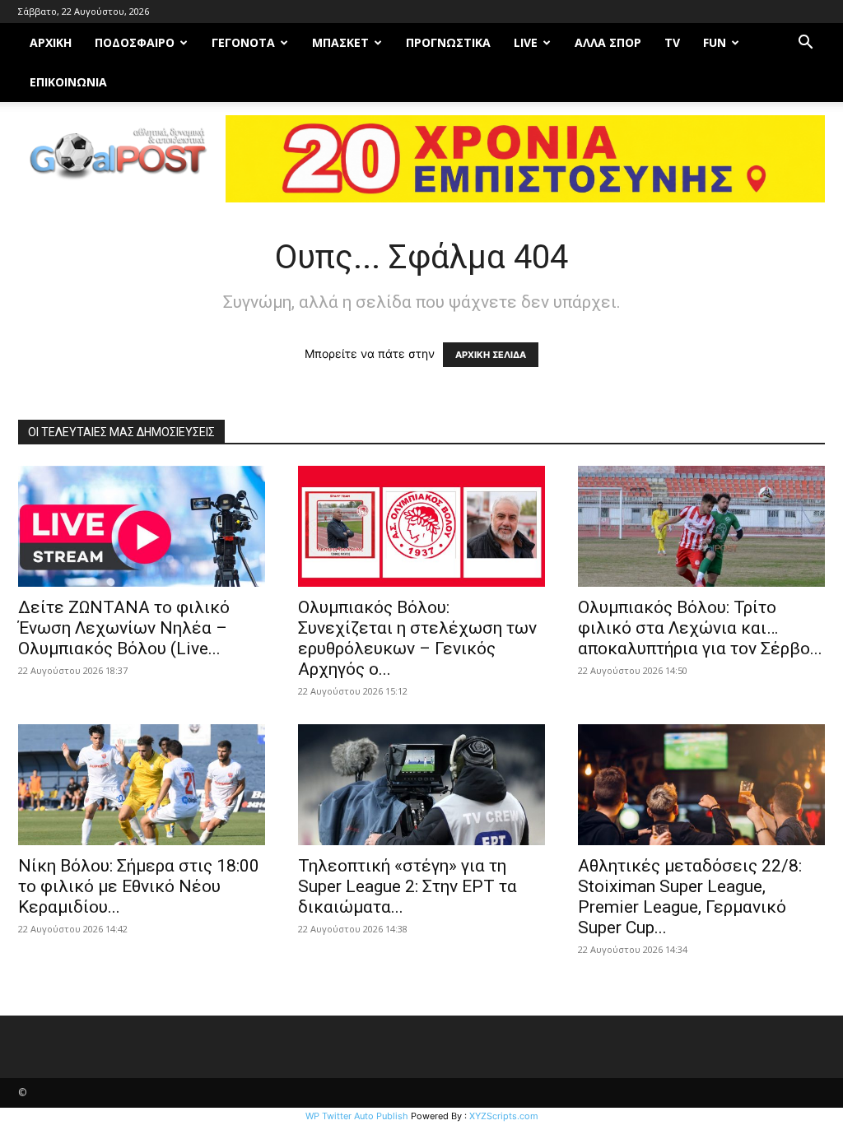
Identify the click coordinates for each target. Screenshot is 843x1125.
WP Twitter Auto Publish (356, 1116)
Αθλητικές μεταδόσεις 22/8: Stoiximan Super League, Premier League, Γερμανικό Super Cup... (690, 896)
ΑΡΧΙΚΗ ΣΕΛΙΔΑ (490, 354)
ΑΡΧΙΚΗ (51, 42)
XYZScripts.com (503, 1116)
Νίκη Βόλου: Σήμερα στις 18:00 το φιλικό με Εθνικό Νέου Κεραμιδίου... (138, 886)
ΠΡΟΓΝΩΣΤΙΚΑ (448, 42)
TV (672, 42)
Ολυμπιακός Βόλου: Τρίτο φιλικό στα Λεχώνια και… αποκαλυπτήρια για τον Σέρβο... (700, 627)
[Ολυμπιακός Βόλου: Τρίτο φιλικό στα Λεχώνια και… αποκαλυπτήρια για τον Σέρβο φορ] (701, 526)
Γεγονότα (243, 42)
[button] (805, 44)
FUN (714, 42)
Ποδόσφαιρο (135, 42)
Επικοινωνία (68, 82)
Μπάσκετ (340, 42)
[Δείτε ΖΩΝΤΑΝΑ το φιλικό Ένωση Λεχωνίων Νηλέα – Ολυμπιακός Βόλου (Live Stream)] (141, 526)
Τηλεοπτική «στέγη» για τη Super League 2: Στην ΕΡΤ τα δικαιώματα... (407, 886)
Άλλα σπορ (608, 42)
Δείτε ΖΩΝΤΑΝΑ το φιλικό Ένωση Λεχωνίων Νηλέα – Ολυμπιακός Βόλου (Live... (124, 627)
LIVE (526, 42)
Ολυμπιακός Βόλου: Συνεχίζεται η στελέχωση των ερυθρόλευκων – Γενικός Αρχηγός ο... (417, 638)
